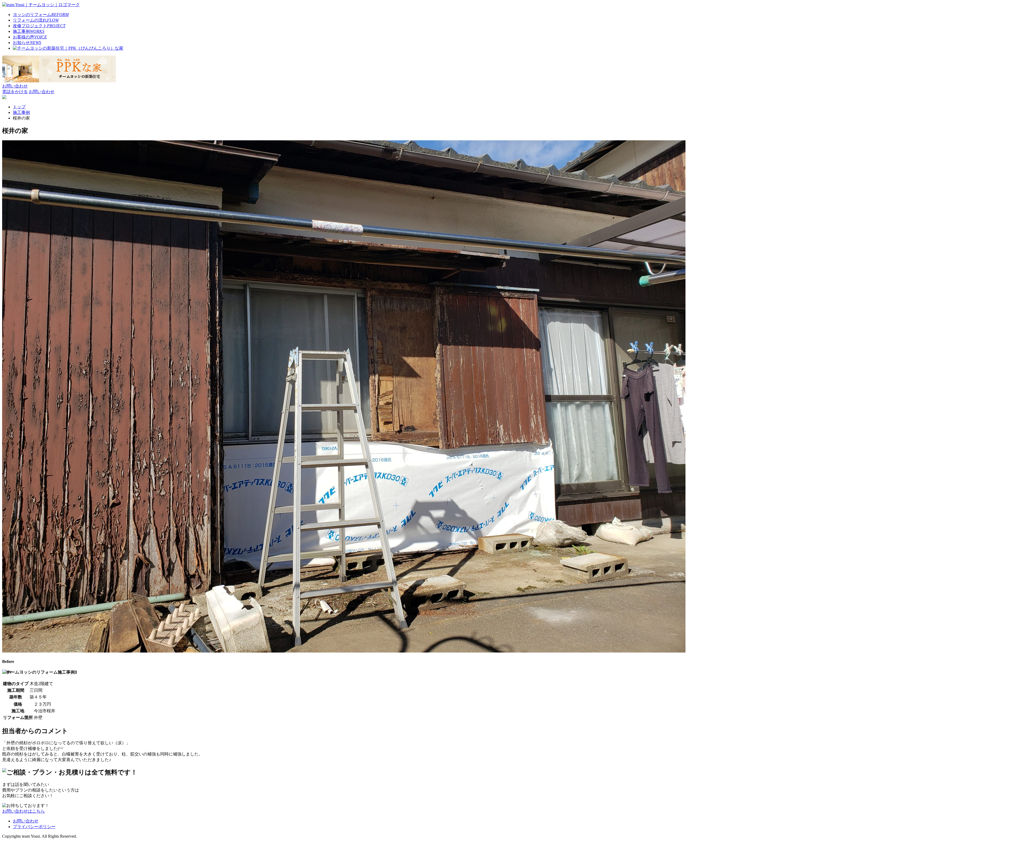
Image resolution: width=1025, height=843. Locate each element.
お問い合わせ (25, 821)
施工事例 (28, 31)
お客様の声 (30, 37)
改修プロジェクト (39, 25)
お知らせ (27, 42)
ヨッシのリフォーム (41, 14)
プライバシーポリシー (34, 826)
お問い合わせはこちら (23, 811)
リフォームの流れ (36, 20)
